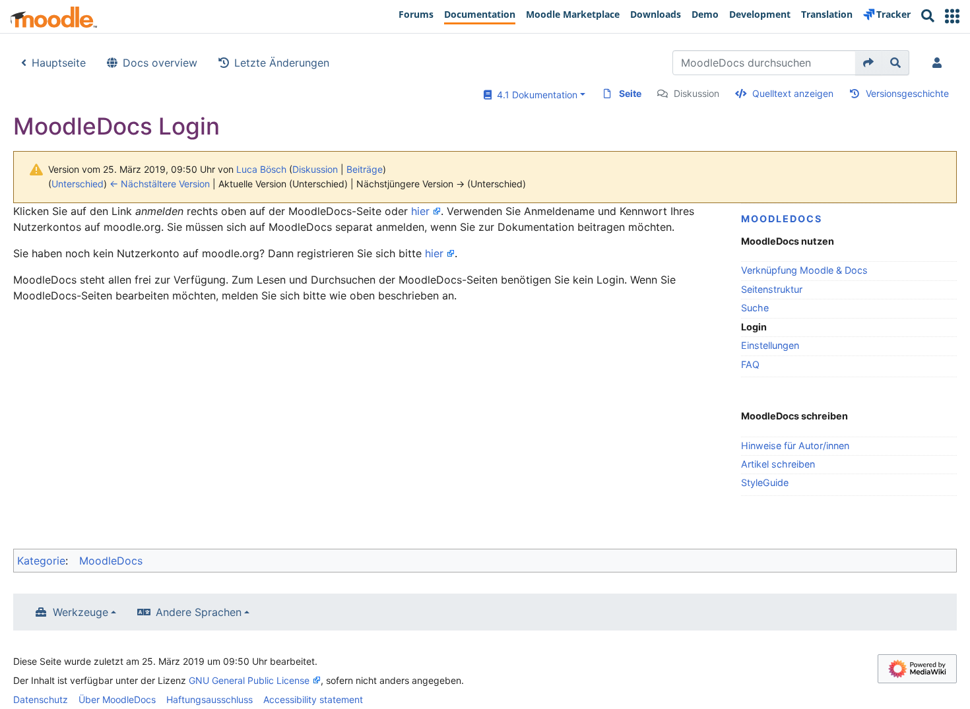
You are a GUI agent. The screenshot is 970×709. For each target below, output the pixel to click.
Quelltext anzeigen (792, 93)
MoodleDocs (781, 218)
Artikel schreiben (778, 464)
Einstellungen (770, 345)
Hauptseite (59, 62)
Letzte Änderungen (281, 62)
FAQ (750, 364)
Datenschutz (40, 699)
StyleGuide (765, 482)
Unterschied (77, 183)
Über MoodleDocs (117, 699)
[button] (952, 16)
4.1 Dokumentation (534, 94)
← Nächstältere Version (160, 183)
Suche (755, 307)
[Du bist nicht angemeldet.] (939, 62)
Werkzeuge (80, 612)
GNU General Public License (249, 680)
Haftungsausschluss (209, 699)
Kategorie (41, 560)
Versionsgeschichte (907, 93)
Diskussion (696, 93)
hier (420, 211)
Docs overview (160, 62)
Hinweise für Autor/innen (795, 445)
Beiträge (364, 169)
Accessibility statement (313, 699)
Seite (630, 93)
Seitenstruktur (771, 289)
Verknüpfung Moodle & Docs (804, 270)
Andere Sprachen (199, 612)
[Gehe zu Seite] (868, 62)
